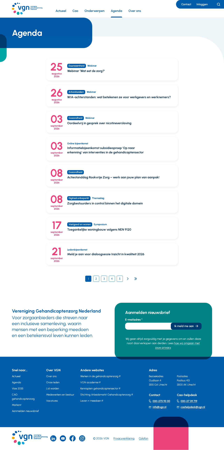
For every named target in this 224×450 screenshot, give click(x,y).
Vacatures (52, 400)
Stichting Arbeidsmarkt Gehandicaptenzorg (105, 394)
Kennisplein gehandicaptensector (99, 388)
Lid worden (52, 388)
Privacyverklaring (123, 438)
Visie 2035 (17, 388)
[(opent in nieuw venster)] (72, 438)
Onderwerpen (94, 11)
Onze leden (52, 382)
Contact (186, 4)
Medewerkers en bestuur (60, 394)
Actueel (60, 11)
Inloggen (202, 4)
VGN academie (89, 382)
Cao (75, 11)
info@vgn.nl (159, 407)
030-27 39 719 (189, 401)
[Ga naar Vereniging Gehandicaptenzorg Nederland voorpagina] (27, 9)
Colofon (143, 438)
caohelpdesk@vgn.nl (193, 407)
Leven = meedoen (90, 400)
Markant (16, 405)
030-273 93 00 (161, 401)
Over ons (134, 11)
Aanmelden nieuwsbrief (25, 411)
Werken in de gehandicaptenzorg (99, 376)
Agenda (116, 11)
